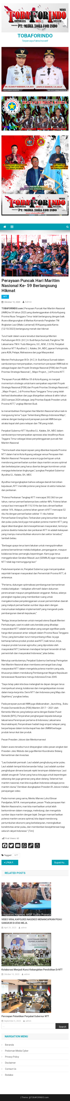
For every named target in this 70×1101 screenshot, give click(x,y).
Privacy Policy (12, 1056)
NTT (5, 296)
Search (62, 1027)
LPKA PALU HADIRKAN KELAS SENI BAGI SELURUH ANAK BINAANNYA (12, 862)
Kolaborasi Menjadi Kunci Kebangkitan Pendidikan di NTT (32, 969)
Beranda (9, 1044)
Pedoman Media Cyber (16, 1050)
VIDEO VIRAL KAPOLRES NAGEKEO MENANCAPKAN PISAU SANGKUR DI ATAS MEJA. (31, 921)
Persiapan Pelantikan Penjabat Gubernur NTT (25, 1016)
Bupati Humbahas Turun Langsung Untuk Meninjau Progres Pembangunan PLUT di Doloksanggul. (61, 862)
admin (28, 302)
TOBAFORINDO (35, 36)
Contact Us (10, 1069)
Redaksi (9, 1075)
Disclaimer (10, 1062)
